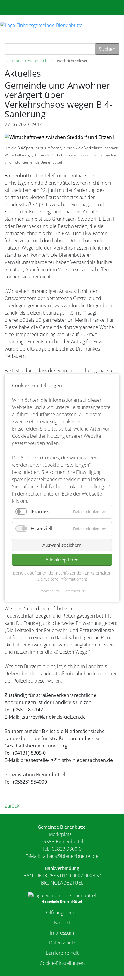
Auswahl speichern (62, 545)
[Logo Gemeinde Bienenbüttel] (62, 895)
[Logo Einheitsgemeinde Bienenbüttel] (42, 24)
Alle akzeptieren (62, 560)
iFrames (39, 511)
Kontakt (62, 922)
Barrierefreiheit (62, 953)
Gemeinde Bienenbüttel (25, 60)
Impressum (62, 932)
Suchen (107, 49)
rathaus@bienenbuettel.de (69, 856)
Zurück (12, 806)
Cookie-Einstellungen (62, 963)
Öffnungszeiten (62, 912)
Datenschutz (62, 942)
